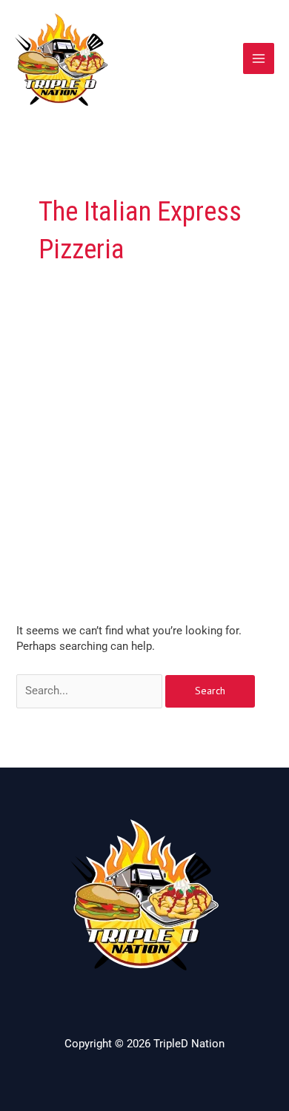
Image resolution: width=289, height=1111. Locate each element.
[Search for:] (90, 690)
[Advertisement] (144, 471)
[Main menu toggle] (258, 58)
